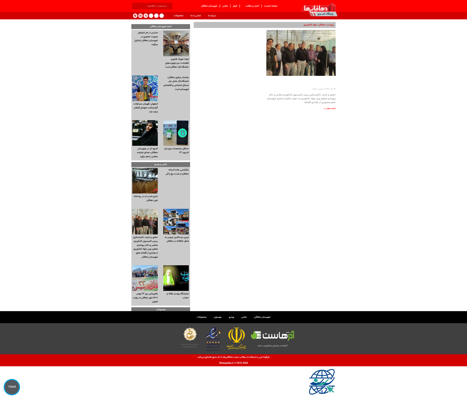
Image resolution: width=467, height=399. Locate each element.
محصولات (178, 16)
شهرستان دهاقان (209, 6)
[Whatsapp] (151, 16)
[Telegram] (161, 16)
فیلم (235, 6)
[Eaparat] (146, 16)
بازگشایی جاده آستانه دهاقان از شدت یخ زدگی (177, 172)
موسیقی (218, 317)
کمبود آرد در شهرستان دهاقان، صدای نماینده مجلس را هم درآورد (147, 152)
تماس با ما (196, 16)
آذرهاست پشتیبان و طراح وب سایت (272, 345)
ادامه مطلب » (330, 108)
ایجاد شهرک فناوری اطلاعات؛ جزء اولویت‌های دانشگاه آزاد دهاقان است (177, 63)
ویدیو (231, 317)
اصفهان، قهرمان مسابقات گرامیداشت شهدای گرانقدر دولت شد (146, 108)
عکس (225, 6)
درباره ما (212, 16)
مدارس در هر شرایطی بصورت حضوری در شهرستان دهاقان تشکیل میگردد (146, 38)
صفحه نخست (270, 6)
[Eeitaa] (140, 16)
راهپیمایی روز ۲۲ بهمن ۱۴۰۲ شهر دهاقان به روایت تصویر (145, 297)
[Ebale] (135, 16)
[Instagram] (156, 16)
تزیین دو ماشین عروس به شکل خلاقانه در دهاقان (177, 239)
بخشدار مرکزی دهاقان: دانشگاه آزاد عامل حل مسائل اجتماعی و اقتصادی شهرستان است (176, 83)
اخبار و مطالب (252, 6)
